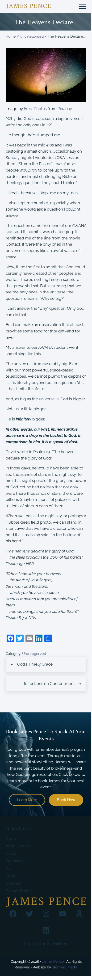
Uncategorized (34, 654)
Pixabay (65, 108)
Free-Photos (35, 108)
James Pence (53, 961)
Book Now (66, 800)
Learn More (27, 800)
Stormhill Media (64, 967)
